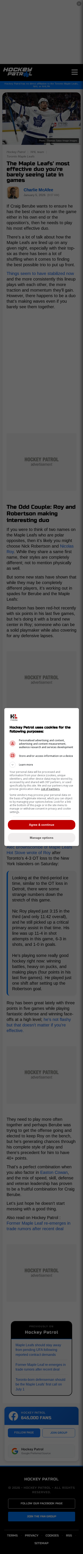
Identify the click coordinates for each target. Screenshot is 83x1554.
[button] (42, 765)
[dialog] (41, 777)
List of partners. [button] (50, 789)
